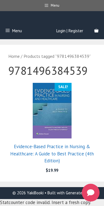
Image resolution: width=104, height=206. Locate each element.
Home (14, 56)
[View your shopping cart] (96, 31)
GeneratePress (79, 192)
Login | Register (69, 30)
